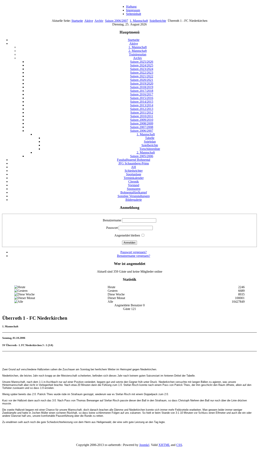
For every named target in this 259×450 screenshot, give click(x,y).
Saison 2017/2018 (141, 90)
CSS (179, 445)
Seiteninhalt (133, 14)
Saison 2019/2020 (141, 83)
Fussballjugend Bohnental (133, 159)
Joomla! (144, 445)
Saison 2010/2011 (141, 116)
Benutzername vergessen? (133, 255)
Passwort (112, 227)
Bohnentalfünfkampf (133, 192)
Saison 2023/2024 (141, 69)
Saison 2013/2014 (141, 105)
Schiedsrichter (134, 170)
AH (133, 167)
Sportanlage (133, 174)
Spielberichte (158, 20)
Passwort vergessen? (133, 252)
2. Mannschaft (137, 50)
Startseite (77, 20)
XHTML (164, 445)
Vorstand (133, 185)
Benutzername (112, 220)
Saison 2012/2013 (141, 109)
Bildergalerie (133, 199)
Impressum (133, 10)
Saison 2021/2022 (141, 76)
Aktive (88, 20)
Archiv (98, 20)
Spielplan (150, 141)
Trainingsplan (137, 54)
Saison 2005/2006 (141, 156)
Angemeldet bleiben (127, 235)
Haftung (131, 6)
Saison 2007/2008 (141, 127)
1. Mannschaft (139, 20)
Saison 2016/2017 (141, 94)
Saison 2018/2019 (141, 87)
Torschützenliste (149, 149)
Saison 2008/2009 (141, 123)
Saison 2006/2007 (116, 20)
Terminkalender (134, 178)
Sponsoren (133, 188)
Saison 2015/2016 (141, 98)
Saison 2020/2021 (141, 80)
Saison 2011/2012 (141, 112)
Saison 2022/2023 (141, 72)
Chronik (133, 181)
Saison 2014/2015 (141, 101)
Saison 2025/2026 (141, 61)
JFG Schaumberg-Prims (133, 163)
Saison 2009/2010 (141, 119)
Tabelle (149, 138)
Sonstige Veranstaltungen (134, 196)
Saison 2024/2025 (141, 65)
